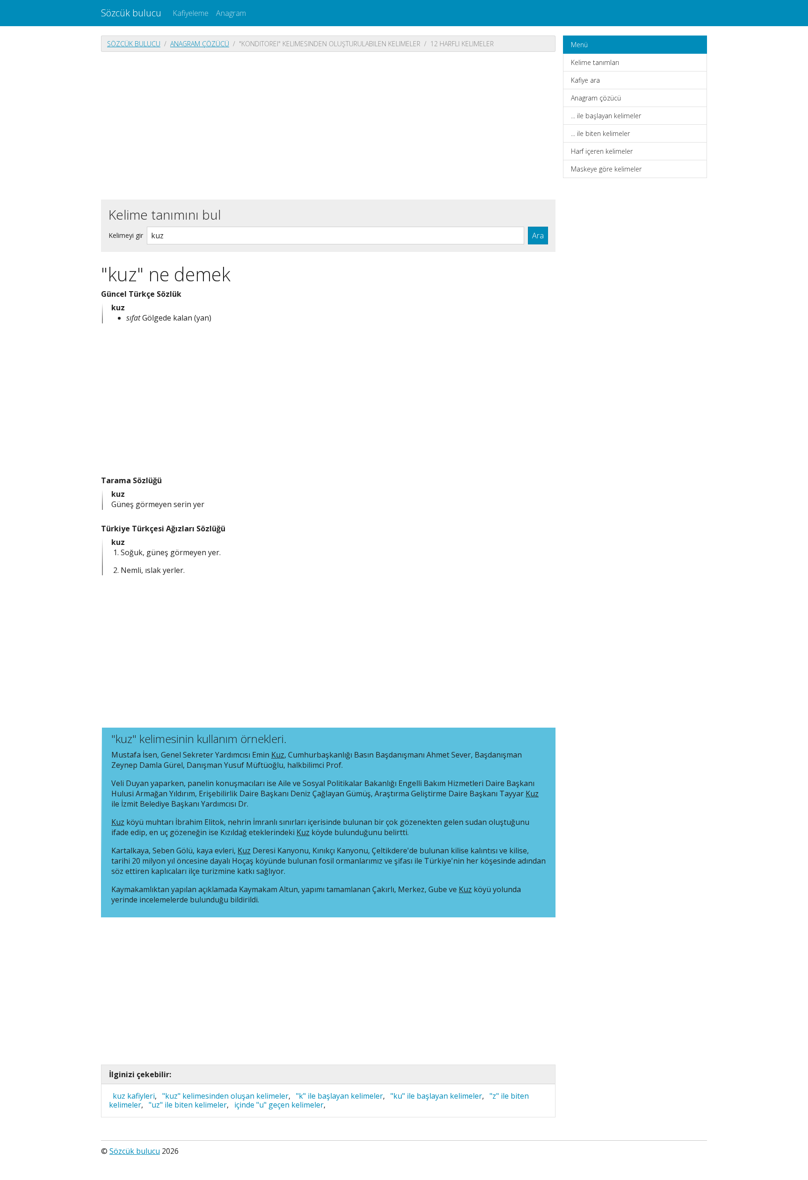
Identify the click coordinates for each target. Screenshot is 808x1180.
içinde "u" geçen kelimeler (279, 1105)
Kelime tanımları (595, 62)
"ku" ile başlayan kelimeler (436, 1096)
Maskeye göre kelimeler (606, 168)
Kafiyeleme (191, 13)
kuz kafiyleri (134, 1096)
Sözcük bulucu (131, 13)
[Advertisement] (328, 124)
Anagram (231, 13)
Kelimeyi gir (125, 235)
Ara (538, 235)
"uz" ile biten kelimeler (188, 1105)
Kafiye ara (585, 80)
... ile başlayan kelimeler (606, 115)
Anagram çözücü (199, 43)
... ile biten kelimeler (600, 133)
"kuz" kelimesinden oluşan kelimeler (225, 1096)
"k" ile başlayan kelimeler (339, 1096)
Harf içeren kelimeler (602, 151)
